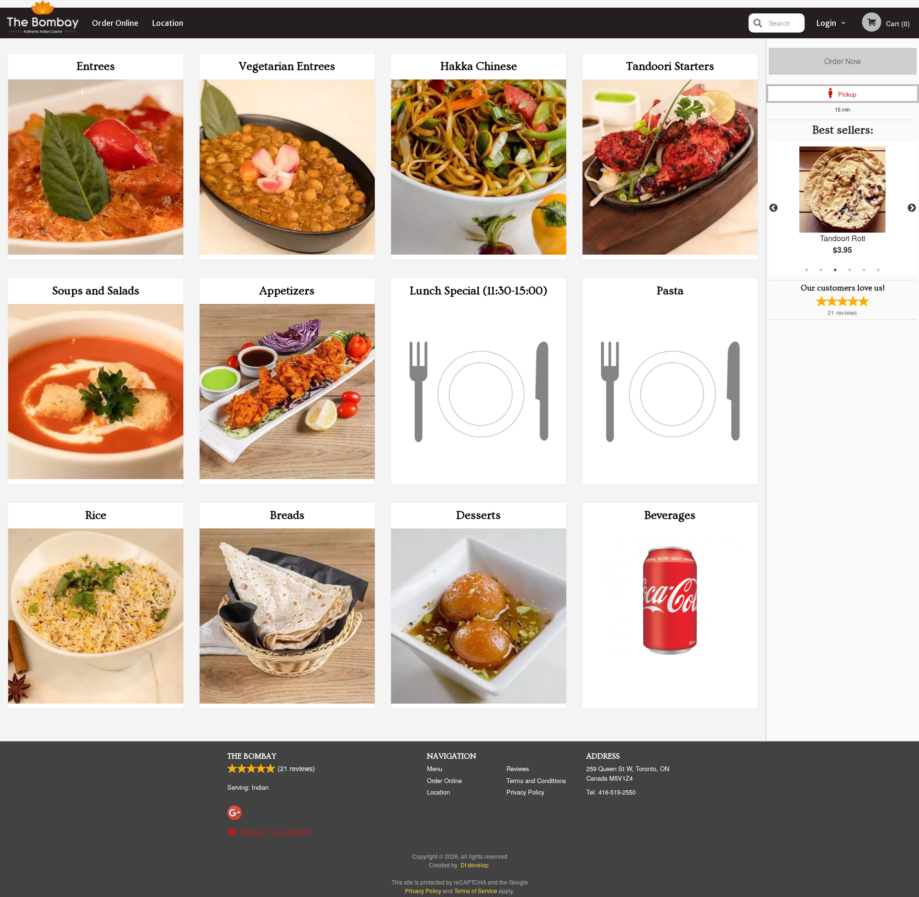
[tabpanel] (842, 208)
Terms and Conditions (536, 780)
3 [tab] (835, 270)
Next (912, 208)
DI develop (474, 865)
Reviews (517, 768)
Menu (434, 768)
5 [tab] (864, 270)
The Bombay (251, 756)
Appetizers (286, 290)
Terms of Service (475, 890)
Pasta (670, 290)
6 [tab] (878, 270)
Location (167, 23)
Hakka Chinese (478, 66)
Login (826, 23)
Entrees (96, 66)
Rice (95, 515)
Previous (773, 208)
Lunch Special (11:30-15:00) (479, 290)
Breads (287, 515)
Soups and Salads (95, 290)
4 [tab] (849, 270)
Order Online (115, 23)
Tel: (611, 791)
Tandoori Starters (670, 66)
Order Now (842, 61)
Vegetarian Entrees (287, 66)
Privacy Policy (525, 791)
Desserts (478, 515)
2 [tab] (821, 270)
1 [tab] (806, 270)
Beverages (669, 515)
